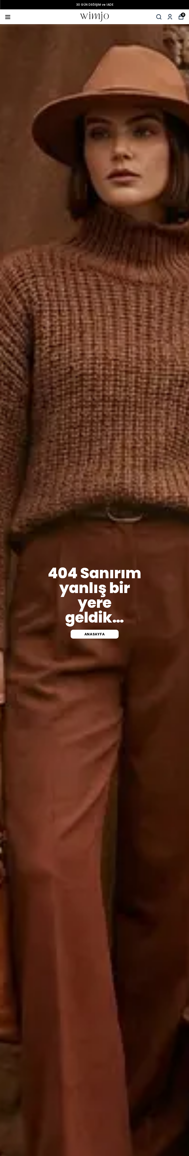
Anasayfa (94, 634)
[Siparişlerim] (170, 17)
